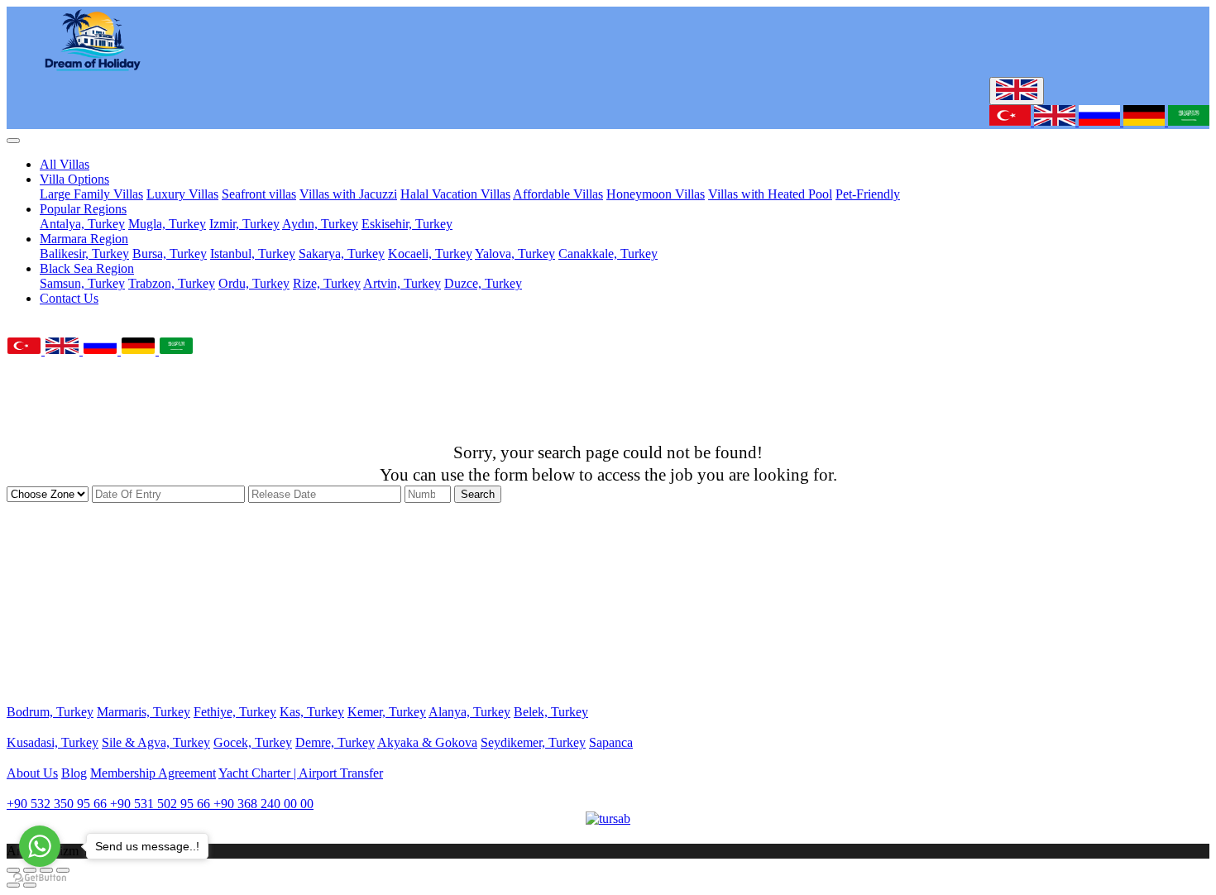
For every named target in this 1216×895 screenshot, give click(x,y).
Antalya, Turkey (82, 224)
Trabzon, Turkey (171, 283)
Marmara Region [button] (84, 239)
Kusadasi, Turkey (52, 742)
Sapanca (611, 742)
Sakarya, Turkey (342, 253)
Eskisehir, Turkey (406, 224)
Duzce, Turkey (483, 283)
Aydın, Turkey (320, 224)
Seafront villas (259, 194)
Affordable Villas (558, 194)
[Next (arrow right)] (29, 885)
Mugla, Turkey (167, 224)
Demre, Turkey (335, 742)
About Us (32, 773)
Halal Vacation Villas (455, 194)
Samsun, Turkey (82, 283)
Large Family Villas (91, 194)
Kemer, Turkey (386, 712)
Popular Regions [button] (83, 209)
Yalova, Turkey (515, 253)
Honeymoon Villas (655, 194)
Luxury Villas (182, 194)
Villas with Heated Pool (770, 194)
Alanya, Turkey (469, 712)
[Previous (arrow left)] (13, 885)
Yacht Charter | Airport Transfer (300, 773)
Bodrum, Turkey (50, 712)
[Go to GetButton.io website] (39, 878)
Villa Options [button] (74, 179)
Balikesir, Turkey (84, 253)
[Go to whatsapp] (39, 846)
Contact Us (69, 298)
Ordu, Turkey (254, 283)
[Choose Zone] (49, 493)
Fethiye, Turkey (235, 712)
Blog (74, 773)
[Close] (13, 140)
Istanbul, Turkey (252, 253)
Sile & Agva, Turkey (156, 742)
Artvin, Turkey (402, 283)
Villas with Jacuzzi (348, 194)
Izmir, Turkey (244, 224)
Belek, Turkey (551, 712)
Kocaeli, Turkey (430, 253)
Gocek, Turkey (252, 742)
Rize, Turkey (327, 283)
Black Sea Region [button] (87, 268)
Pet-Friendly (867, 194)
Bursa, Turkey (169, 253)
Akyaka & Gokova (427, 742)
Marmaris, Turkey (143, 712)
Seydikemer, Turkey (533, 742)
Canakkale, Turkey (608, 253)
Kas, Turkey (312, 712)
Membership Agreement (153, 773)
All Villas (64, 164)
